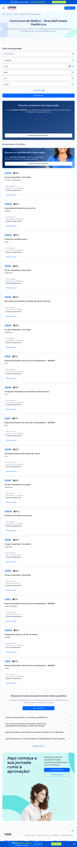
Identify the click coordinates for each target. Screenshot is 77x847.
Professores (41, 835)
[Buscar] (72, 54)
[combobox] (38, 60)
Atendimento (55, 835)
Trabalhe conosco (67, 835)
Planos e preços (30, 835)
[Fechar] (74, 844)
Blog (48, 835)
